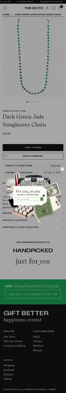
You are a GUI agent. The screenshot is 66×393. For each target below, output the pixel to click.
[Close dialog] (62, 169)
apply (39, 204)
